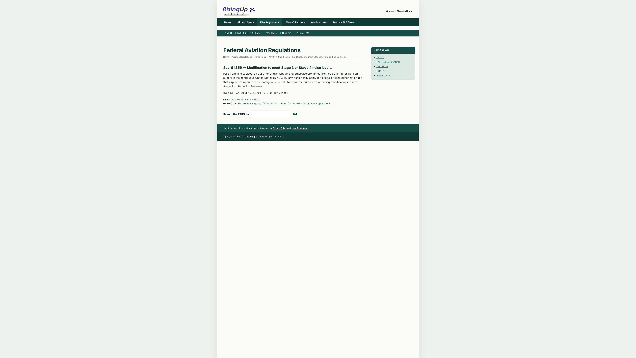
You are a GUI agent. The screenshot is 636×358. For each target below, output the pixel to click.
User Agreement (300, 128)
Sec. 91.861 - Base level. (245, 99)
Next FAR (286, 33)
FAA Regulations (269, 22)
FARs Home (271, 33)
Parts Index (260, 57)
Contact (390, 11)
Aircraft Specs (245, 22)
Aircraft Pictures (295, 22)
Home (227, 22)
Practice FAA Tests (344, 22)
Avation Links (319, 22)
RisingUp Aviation (255, 136)
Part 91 (228, 33)
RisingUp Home (405, 11)
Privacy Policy (280, 128)
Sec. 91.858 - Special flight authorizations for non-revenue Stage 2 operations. (284, 103)
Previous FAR (303, 33)
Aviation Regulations (242, 57)
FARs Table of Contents (248, 33)
